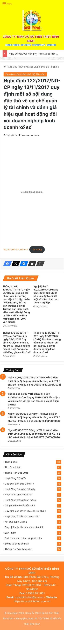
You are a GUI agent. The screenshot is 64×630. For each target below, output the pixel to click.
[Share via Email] (31, 263)
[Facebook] (6, 263)
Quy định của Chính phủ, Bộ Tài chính (39, 66)
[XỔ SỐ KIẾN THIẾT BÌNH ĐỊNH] (32, 20)
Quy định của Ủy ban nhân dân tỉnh (24, 527)
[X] (14, 263)
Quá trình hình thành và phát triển (23, 538)
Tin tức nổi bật (13, 467)
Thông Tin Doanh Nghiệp (18, 549)
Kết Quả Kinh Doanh (16, 521)
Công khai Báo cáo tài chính (20, 505)
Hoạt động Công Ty (15, 478)
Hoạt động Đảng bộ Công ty (20, 489)
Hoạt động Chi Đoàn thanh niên (22, 516)
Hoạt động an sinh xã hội (18, 494)
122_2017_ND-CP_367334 (15, 249)
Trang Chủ (11, 66)
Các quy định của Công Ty (19, 483)
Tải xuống (37, 249)
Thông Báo (11, 461)
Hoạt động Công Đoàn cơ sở (20, 500)
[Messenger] (22, 263)
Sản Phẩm (10, 532)
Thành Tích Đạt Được (16, 472)
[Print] (39, 263)
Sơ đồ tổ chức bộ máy (17, 543)
